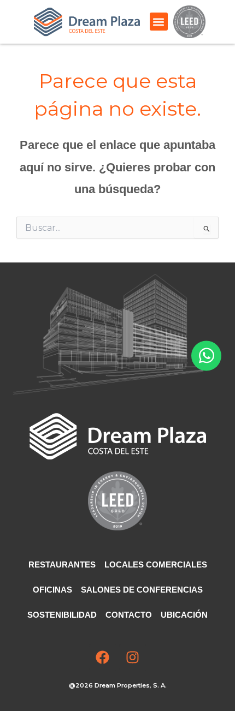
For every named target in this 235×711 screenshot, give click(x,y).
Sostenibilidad (62, 615)
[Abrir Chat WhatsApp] (206, 355)
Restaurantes (62, 564)
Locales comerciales (155, 564)
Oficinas (52, 589)
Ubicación (184, 615)
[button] (159, 22)
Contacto (128, 615)
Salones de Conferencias (142, 589)
